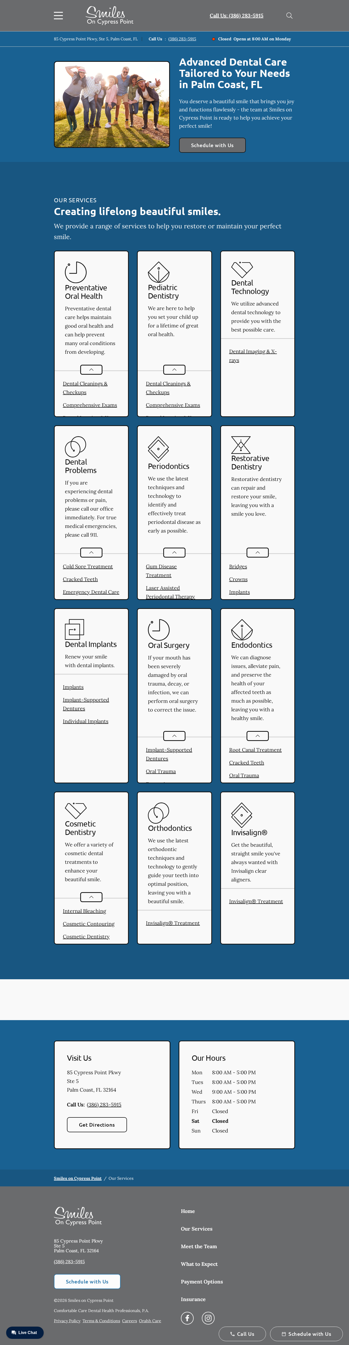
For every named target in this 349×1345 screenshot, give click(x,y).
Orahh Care (150, 1320)
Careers (129, 1320)
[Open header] (59, 15)
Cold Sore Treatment (88, 566)
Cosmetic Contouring (88, 924)
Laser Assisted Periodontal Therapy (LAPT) (170, 596)
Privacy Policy (67, 1320)
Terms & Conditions (101, 1320)
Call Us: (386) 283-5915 (236, 15)
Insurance (193, 1299)
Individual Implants (85, 721)
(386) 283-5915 (182, 38)
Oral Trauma (161, 771)
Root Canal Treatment (255, 750)
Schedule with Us (212, 145)
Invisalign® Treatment (173, 923)
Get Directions (97, 1124)
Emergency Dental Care (91, 592)
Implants (239, 592)
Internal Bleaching (84, 911)
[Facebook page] (187, 1318)
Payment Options (202, 1281)
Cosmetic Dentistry (86, 936)
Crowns (238, 579)
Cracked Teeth (80, 579)
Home (188, 1211)
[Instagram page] (208, 1318)
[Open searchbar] (289, 15)
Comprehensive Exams (90, 405)
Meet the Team (199, 1246)
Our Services (197, 1228)
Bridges (238, 566)
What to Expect (199, 1264)
